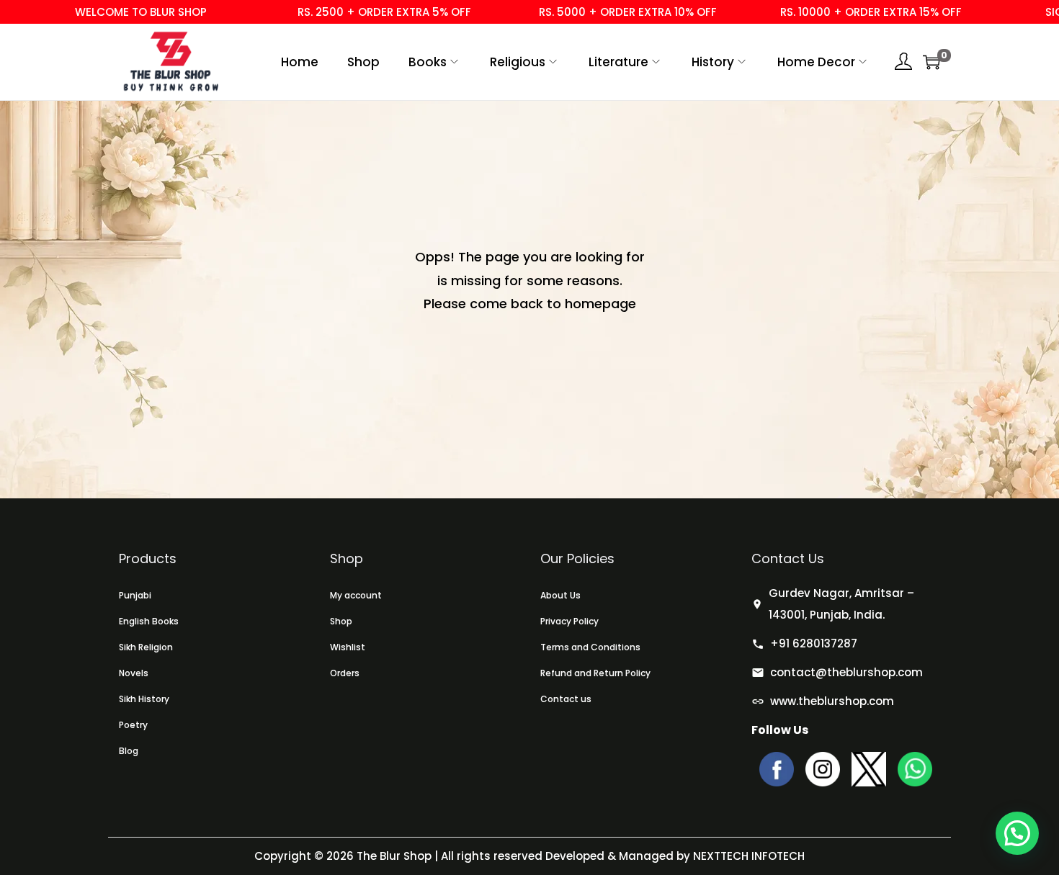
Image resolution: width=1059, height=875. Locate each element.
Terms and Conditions (590, 647)
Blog (128, 751)
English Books (149, 621)
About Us (560, 595)
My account (356, 595)
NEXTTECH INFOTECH (747, 855)
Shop (341, 621)
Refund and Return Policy (595, 673)
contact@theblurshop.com (846, 672)
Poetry (133, 725)
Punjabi (135, 595)
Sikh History (144, 699)
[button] (1017, 833)
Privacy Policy (569, 621)
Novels (133, 673)
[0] (931, 62)
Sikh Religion (146, 647)
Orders (344, 673)
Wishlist (347, 647)
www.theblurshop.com (832, 701)
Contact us (565, 699)
